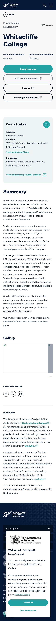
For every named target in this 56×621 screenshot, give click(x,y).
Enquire (26, 88)
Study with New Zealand (35, 423)
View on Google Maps (17, 152)
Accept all (28, 602)
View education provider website (23, 174)
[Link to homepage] (28, 514)
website (40, 479)
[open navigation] (51, 5)
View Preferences (28, 610)
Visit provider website (26, 78)
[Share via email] (20, 394)
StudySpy (31, 445)
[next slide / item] (47, 358)
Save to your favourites (26, 97)
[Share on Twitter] (13, 394)
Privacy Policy (23, 594)
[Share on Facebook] (6, 394)
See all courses (28, 69)
